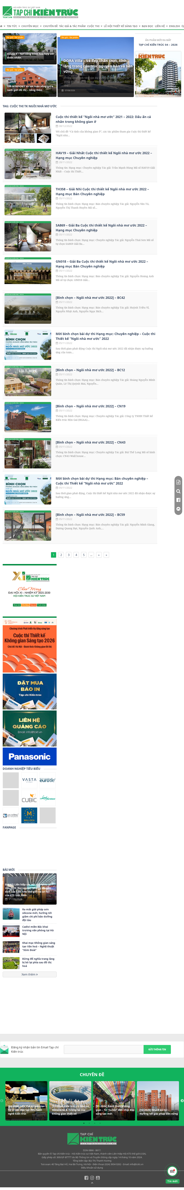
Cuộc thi (93, 26)
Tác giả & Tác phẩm (72, 26)
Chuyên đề (50, 26)
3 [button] (94, 1123)
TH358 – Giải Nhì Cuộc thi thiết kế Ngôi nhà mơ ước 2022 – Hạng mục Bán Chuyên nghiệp (102, 191)
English (174, 26)
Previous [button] (2, 1101)
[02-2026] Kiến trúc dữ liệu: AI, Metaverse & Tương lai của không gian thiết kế (70, 1109)
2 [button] (89, 1123)
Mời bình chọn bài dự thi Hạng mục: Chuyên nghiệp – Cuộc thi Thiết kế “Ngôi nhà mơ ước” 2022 (105, 336)
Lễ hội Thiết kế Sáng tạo (120, 26)
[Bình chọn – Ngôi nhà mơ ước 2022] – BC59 (90, 514)
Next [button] (182, 1101)
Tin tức (12, 26)
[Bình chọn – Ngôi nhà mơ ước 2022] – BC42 (90, 297)
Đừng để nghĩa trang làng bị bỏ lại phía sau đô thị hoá (38, 962)
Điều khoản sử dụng (92, 1167)
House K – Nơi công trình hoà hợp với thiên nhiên (30, 55)
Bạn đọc (147, 26)
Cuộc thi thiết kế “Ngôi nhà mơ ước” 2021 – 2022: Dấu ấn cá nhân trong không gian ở (103, 119)
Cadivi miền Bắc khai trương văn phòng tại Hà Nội (38, 930)
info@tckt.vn (136, 1164)
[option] (158, 69)
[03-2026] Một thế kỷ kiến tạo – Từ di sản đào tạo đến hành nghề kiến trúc (27, 1109)
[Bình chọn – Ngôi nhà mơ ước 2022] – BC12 (90, 370)
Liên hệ (160, 26)
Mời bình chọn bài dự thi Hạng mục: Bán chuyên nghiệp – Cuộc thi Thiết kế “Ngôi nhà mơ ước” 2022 (102, 480)
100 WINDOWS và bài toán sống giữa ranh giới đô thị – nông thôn (30, 88)
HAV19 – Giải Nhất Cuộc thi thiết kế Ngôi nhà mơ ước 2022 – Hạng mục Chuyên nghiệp (104, 155)
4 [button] (100, 1123)
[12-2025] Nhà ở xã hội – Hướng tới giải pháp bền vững (159, 1111)
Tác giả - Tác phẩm (14, 37)
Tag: (30, 106)
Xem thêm (29, 974)
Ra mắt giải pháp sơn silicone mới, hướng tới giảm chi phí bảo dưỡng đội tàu (37, 915)
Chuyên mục (30, 26)
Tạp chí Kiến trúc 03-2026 (158, 44)
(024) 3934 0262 (113, 1164)
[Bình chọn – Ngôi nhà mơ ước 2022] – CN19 (90, 406)
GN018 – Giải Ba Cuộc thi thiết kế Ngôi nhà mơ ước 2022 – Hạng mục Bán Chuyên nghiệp (102, 263)
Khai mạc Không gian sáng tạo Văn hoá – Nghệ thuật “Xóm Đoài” (38, 946)
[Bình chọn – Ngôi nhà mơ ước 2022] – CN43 (90, 442)
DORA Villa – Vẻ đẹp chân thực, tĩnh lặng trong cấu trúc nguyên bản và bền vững (98, 66)
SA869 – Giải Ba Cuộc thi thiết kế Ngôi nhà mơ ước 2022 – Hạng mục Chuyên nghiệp (101, 227)
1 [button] (84, 1123)
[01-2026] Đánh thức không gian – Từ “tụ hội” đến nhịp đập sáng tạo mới (115, 1109)
